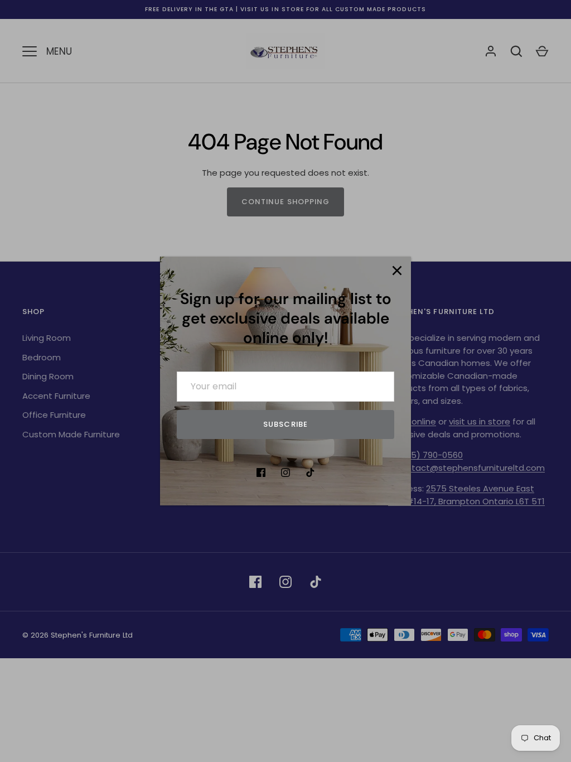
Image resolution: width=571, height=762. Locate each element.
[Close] (397, 270)
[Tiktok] (310, 472)
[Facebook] (261, 472)
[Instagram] (285, 472)
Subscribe (285, 424)
